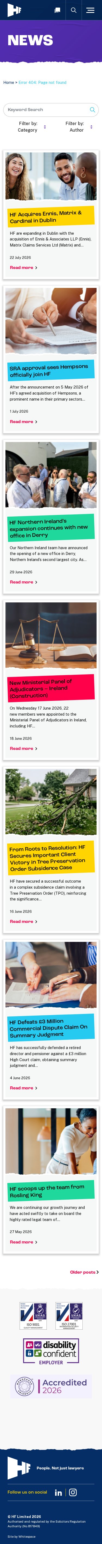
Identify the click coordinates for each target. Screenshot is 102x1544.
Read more (22, 267)
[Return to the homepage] (24, 10)
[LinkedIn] (58, 1492)
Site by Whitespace (21, 1537)
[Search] (74, 10)
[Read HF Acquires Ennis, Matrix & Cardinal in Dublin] (51, 177)
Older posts (83, 1272)
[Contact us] (58, 10)
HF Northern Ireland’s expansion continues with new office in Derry (49, 529)
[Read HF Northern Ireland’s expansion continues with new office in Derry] (51, 476)
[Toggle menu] (90, 10)
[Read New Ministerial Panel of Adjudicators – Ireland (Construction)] (51, 636)
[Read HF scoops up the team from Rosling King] (51, 1142)
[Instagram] (73, 1492)
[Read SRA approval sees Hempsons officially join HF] (51, 322)
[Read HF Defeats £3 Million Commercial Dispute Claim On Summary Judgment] (51, 976)
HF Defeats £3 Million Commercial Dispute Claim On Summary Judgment (48, 1029)
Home (8, 82)
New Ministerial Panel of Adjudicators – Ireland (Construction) (41, 689)
